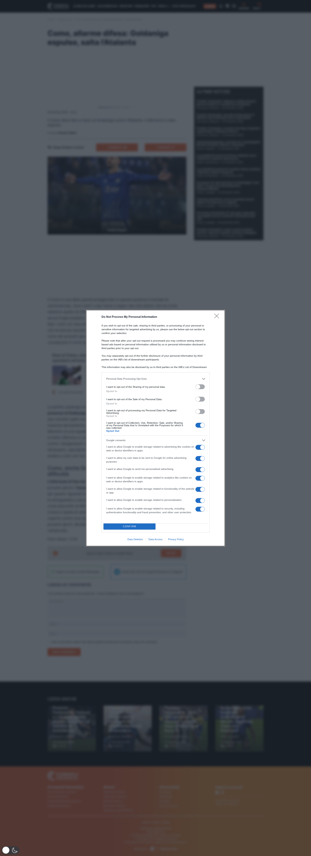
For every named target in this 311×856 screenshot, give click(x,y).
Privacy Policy (176, 539)
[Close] (217, 317)
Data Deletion (135, 539)
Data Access (155, 539)
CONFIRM (129, 526)
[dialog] (155, 428)
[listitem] (155, 379)
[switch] (200, 386)
